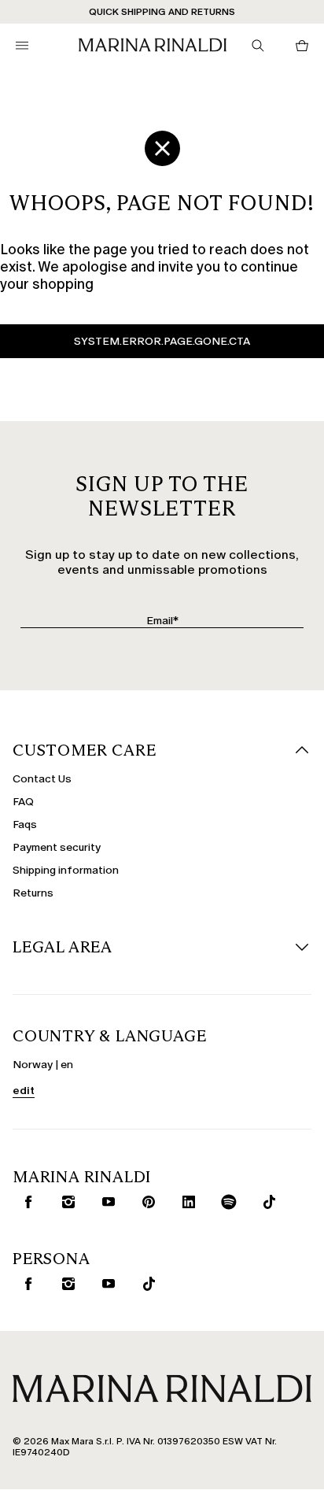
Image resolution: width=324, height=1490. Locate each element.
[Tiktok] (265, 1201)
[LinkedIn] (185, 1201)
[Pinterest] (145, 1201)
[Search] (258, 45)
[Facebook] (25, 1201)
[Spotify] (225, 1201)
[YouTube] (105, 1201)
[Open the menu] (22, 45)
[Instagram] (65, 1201)
